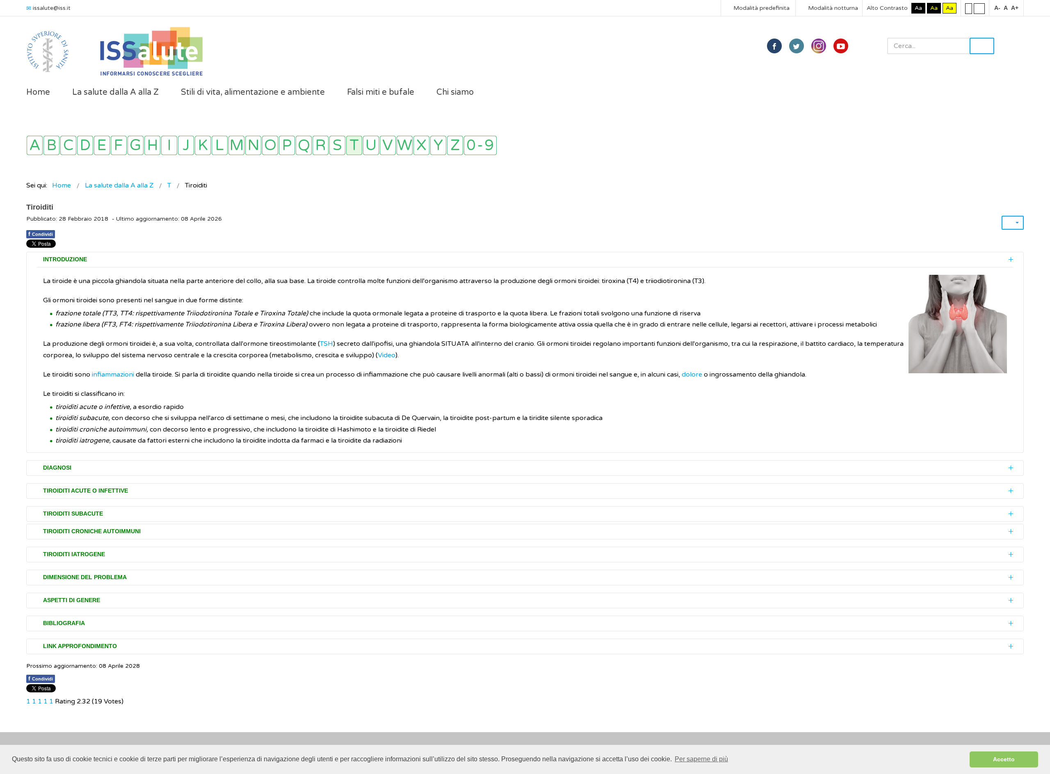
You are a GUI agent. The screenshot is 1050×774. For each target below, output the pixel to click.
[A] (34, 145)
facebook (774, 46)
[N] (253, 145)
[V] (387, 145)
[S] (337, 145)
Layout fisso (968, 8)
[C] (68, 145)
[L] (219, 145)
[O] (270, 145)
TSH (326, 344)
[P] (286, 145)
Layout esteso (979, 8)
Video (386, 355)
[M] (236, 145)
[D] (85, 145)
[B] (51, 145)
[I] (169, 145)
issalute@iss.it (52, 8)
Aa (918, 8)
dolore (692, 374)
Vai (982, 46)
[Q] (303, 145)
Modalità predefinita (761, 8)
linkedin (818, 46)
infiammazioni (114, 374)
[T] (354, 145)
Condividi (40, 234)
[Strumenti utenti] (1013, 223)
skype (841, 46)
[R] (320, 145)
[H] (152, 145)
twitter (796, 46)
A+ (1014, 8)
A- (997, 8)
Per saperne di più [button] (701, 759)
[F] (118, 145)
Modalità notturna (832, 8)
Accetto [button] (1004, 759)
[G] (135, 145)
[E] (102, 145)
